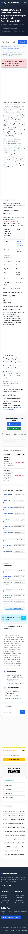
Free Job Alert (19, 895)
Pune (23, 46)
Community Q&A (20, 903)
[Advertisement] (14, 85)
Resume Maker (9, 797)
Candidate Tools (19, 897)
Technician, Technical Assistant (7, 459)
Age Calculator (9, 793)
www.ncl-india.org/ (16, 134)
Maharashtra (16, 46)
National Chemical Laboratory (19, 243)
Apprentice (7, 470)
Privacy (18, 930)
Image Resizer (9, 785)
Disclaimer (24, 930)
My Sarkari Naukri (11, 2)
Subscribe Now (14, 759)
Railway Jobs (5, 903)
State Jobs (4, 895)
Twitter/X (14, 434)
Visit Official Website (13, 698)
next (23, 441)
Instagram (7, 434)
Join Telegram (15, 424)
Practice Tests (19, 900)
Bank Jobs (4, 897)
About (6, 930)
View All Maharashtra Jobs (13, 608)
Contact (12, 930)
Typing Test (8, 789)
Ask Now (23, 618)
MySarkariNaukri (6, 46)
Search (22, 42)
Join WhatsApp (15, 428)
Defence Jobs (5, 900)
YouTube (23, 434)
